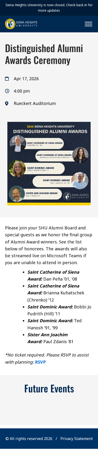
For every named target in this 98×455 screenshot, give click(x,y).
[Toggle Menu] (88, 24)
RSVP (40, 362)
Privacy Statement (76, 438)
